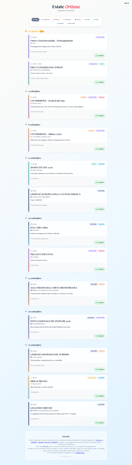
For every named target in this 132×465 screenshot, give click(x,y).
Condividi (100, 55)
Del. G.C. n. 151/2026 (51, 442)
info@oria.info (80, 453)
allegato (41, 442)
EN (128, 3)
